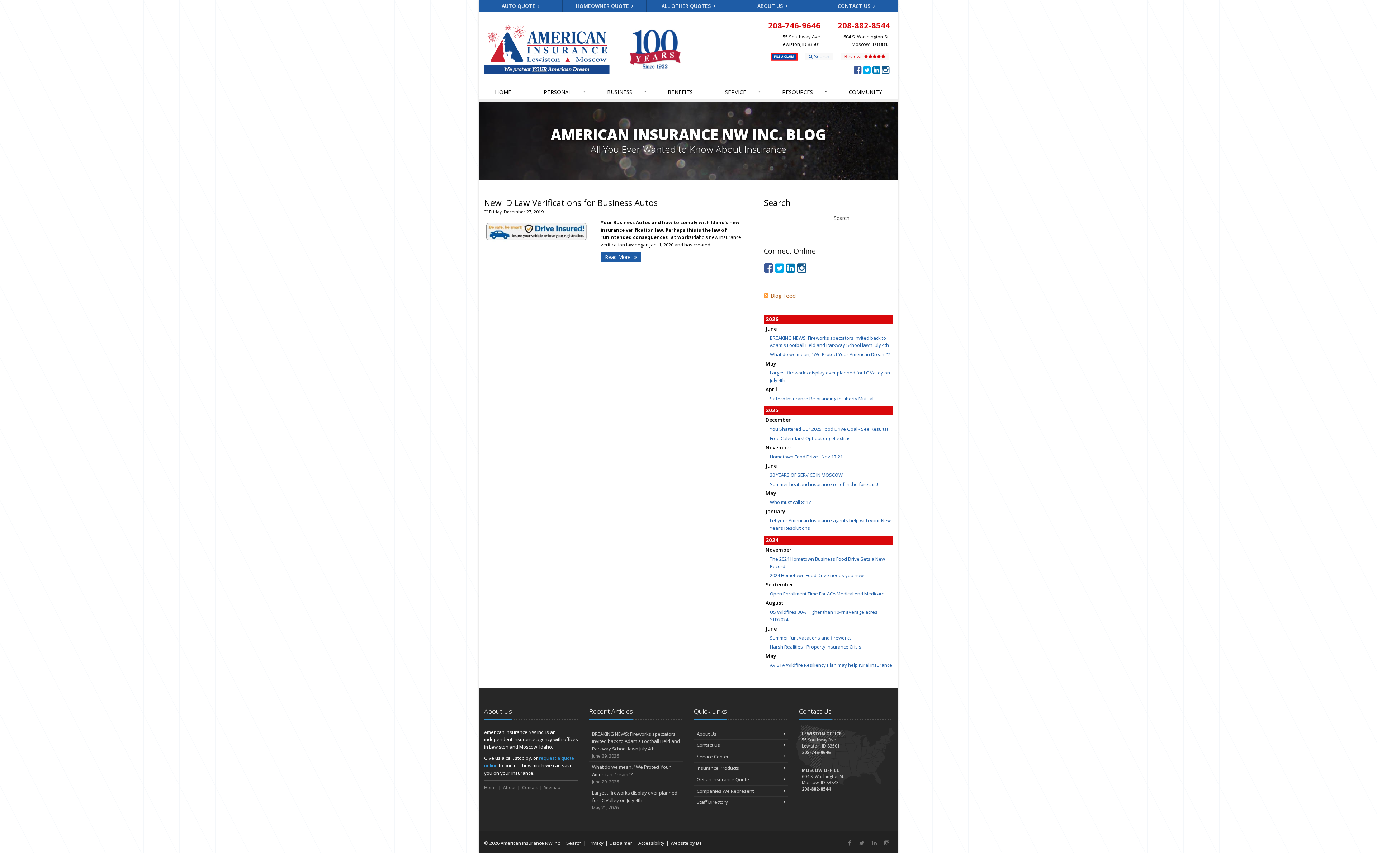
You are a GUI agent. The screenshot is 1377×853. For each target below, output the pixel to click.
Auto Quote (519, 6)
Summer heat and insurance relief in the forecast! (824, 484)
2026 (772, 318)
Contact (530, 787)
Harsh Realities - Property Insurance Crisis (815, 647)
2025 (772, 410)
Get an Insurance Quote (723, 779)
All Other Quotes (687, 6)
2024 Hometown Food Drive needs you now (817, 575)
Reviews (854, 56)
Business (627, 91)
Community (865, 91)
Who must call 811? (790, 502)
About (509, 787)
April (771, 389)
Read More (618, 257)
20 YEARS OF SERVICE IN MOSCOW (806, 475)
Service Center (713, 756)
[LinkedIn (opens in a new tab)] (876, 69)
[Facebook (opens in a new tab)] (857, 69)
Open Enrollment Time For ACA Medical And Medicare (827, 593)
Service (743, 91)
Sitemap (552, 787)
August (775, 602)
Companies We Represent (725, 791)
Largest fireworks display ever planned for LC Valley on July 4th (634, 800)
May (771, 363)
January (775, 511)
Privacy (596, 843)
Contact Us (855, 6)
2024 (772, 539)
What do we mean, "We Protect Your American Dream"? (830, 354)
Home (503, 91)
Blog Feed (783, 295)
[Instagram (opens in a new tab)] (885, 69)
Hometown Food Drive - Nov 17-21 (806, 456)
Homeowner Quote (603, 6)
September (779, 584)
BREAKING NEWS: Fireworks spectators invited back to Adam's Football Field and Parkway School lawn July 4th (636, 745)
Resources (805, 91)
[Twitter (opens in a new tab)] (867, 69)
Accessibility (651, 843)
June (771, 328)
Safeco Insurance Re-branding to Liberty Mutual (822, 398)
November (778, 447)
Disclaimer (621, 843)
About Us (770, 6)
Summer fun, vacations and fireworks (811, 638)
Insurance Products (718, 768)
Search (821, 56)
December (778, 419)
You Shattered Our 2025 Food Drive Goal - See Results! (829, 429)
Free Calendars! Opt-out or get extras (810, 438)
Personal (565, 91)
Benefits (680, 91)
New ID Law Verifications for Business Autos (571, 202)
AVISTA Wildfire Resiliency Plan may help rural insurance (831, 665)
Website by (686, 843)
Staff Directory (712, 802)
